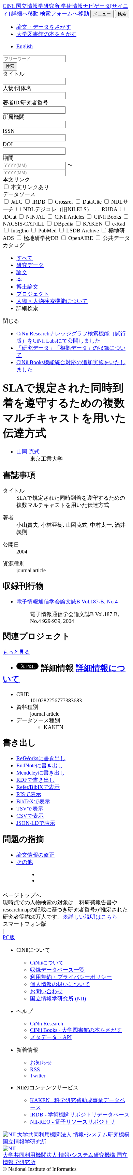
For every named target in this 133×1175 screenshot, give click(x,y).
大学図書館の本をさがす (46, 34)
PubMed (47, 230)
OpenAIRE (80, 238)
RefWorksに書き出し (40, 758)
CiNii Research (46, 1023)
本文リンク (16, 179)
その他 (24, 862)
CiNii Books (107, 217)
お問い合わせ (46, 991)
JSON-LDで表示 (35, 823)
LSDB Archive (82, 230)
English (24, 46)
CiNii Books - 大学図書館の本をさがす (76, 1030)
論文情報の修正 (35, 855)
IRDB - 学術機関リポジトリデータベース (80, 1114)
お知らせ (41, 1062)
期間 (8, 158)
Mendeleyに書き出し (40, 773)
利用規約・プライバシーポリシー (71, 977)
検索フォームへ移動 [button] (64, 13)
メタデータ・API (51, 1037)
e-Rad (118, 224)
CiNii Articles (69, 217)
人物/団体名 (17, 88)
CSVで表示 (30, 816)
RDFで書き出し (35, 780)
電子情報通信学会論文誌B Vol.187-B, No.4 (67, 601)
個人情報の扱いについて (60, 984)
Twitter (37, 1075)
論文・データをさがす (43, 27)
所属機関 (14, 117)
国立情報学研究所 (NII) (58, 998)
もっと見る (16, 652)
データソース (19, 194)
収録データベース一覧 (57, 970)
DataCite (92, 202)
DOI (8, 144)
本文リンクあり (29, 187)
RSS (35, 1069)
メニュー (102, 13)
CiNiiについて (47, 963)
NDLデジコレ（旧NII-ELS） (57, 209)
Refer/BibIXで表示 (38, 787)
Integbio (20, 230)
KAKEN (93, 224)
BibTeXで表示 (33, 801)
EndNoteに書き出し (39, 765)
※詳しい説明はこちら (90, 917)
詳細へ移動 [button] (25, 13)
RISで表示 (28, 794)
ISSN (9, 131)
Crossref (64, 202)
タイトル (14, 74)
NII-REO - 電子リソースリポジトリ (72, 1122)
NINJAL (35, 217)
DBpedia (64, 224)
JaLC (17, 202)
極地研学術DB (41, 238)
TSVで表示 (29, 809)
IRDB (39, 202)
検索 (122, 13)
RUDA (109, 209)
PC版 (9, 937)
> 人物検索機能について (58, 301)
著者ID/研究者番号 (25, 102)
